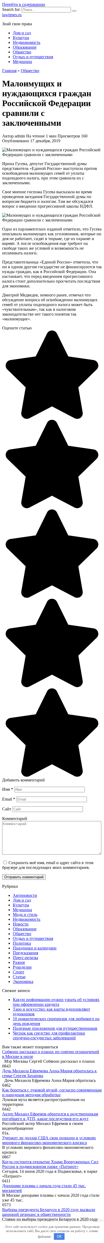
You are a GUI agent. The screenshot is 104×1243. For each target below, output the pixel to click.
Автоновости (25, 895)
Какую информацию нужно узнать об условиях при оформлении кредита (56, 1002)
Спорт (18, 972)
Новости (21, 924)
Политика (22, 943)
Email (8, 799)
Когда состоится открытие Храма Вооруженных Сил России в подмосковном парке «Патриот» (50, 1164)
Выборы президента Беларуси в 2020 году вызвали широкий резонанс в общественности (48, 1212)
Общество (22, 52)
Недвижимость (26, 42)
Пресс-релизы (25, 957)
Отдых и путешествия (33, 57)
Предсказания (25, 953)
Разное (19, 962)
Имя (7, 789)
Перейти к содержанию (23, 4)
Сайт (6, 809)
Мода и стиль (25, 914)
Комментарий (14, 818)
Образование (25, 47)
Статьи (19, 976)
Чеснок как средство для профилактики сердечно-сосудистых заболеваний (49, 1035)
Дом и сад (22, 33)
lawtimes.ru (12, 14)
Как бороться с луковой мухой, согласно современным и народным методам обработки (52, 1092)
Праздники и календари (35, 948)
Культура (21, 37)
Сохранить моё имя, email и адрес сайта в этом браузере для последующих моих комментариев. (47, 865)
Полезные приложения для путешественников (55, 1028)
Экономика (23, 981)
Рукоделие (22, 967)
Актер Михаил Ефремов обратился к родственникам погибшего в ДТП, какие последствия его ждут (50, 1116)
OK (59, 1236)
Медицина (22, 61)
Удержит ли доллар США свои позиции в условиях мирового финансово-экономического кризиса (49, 1140)
